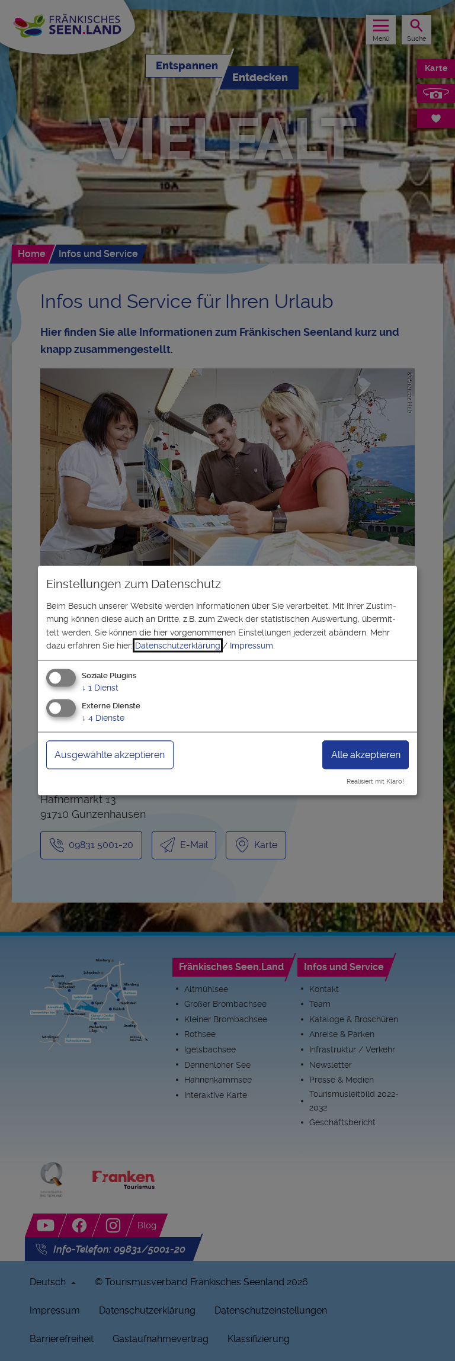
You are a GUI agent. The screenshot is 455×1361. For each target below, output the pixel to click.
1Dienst (100, 687)
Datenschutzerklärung (177, 645)
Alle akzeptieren (365, 754)
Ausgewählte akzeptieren (110, 754)
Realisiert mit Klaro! (375, 781)
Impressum (251, 645)
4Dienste (103, 718)
